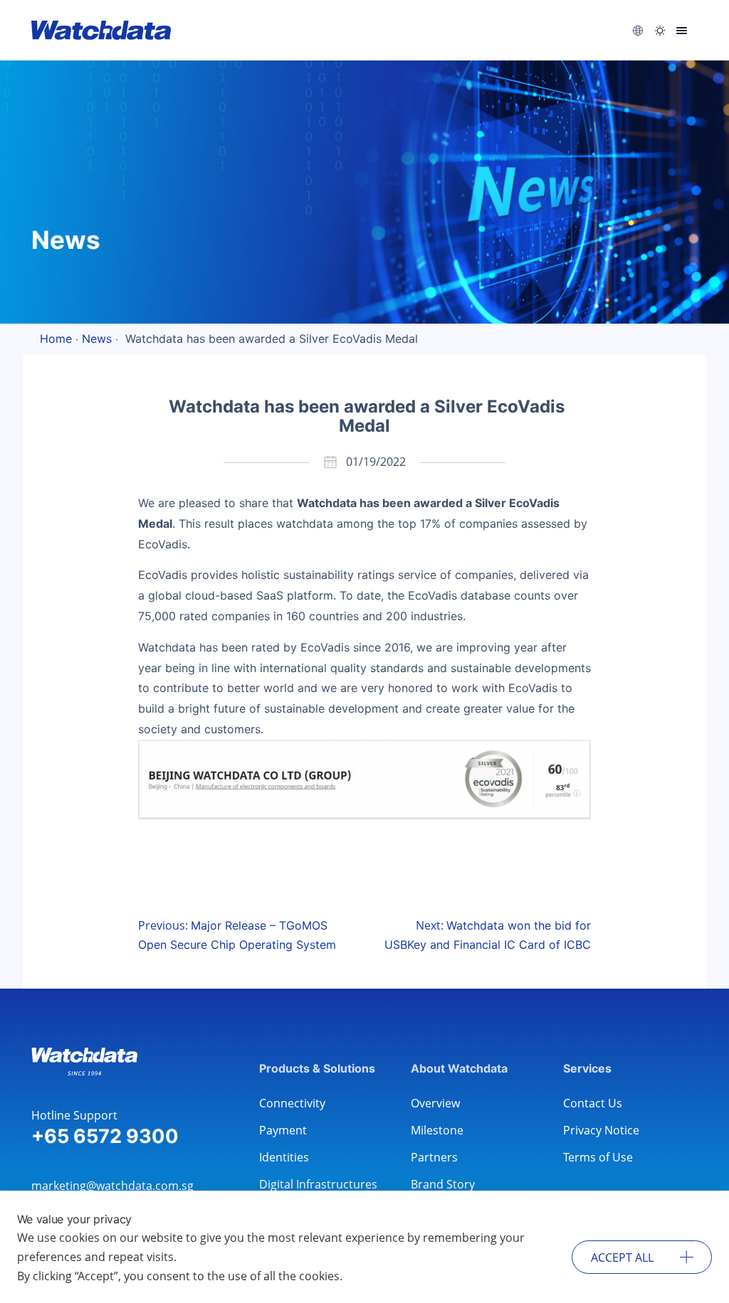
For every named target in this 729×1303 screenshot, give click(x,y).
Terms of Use (598, 1157)
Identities (284, 1157)
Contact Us (592, 1103)
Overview (435, 1103)
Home (56, 338)
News (97, 338)
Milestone (437, 1130)
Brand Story (443, 1184)
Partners (434, 1157)
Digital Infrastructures (318, 1184)
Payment (283, 1130)
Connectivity (292, 1103)
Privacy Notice (601, 1130)
